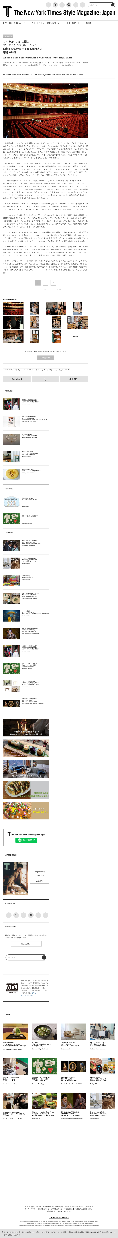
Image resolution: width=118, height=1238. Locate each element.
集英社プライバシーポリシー (74, 1206)
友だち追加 (45, 358)
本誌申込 (39, 881)
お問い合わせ (89, 1206)
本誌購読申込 (68, 1209)
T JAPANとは (29, 1206)
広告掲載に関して (43, 1209)
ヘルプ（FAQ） (31, 1208)
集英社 (90, 1209)
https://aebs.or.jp (27, 995)
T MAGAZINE (67, 1211)
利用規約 (38, 1206)
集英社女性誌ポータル (54, 1211)
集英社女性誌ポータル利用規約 (53, 1206)
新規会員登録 (26, 944)
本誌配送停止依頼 (80, 1209)
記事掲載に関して (56, 1209)
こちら (33, 993)
